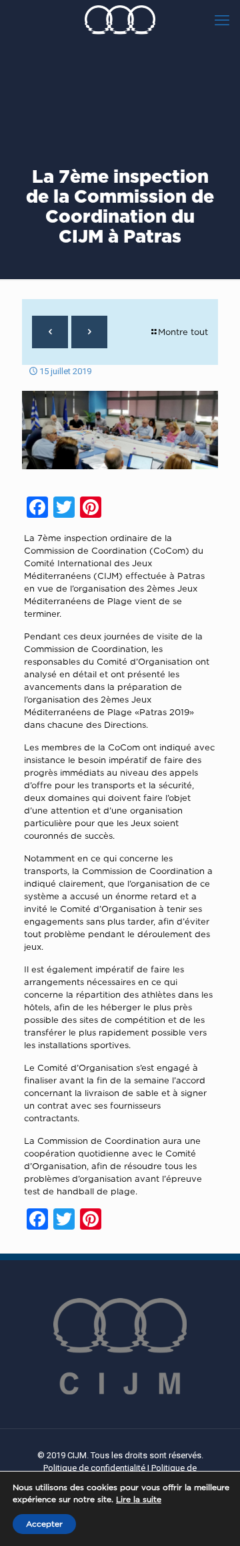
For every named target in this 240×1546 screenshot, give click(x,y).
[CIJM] (120, 20)
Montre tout (183, 331)
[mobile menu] (222, 20)
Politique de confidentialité (94, 1468)
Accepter (44, 1523)
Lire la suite (138, 1499)
